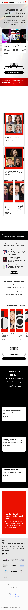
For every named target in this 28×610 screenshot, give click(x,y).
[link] (15, 42)
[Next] (16, 64)
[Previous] (11, 64)
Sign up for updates (6, 82)
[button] (2, 2)
